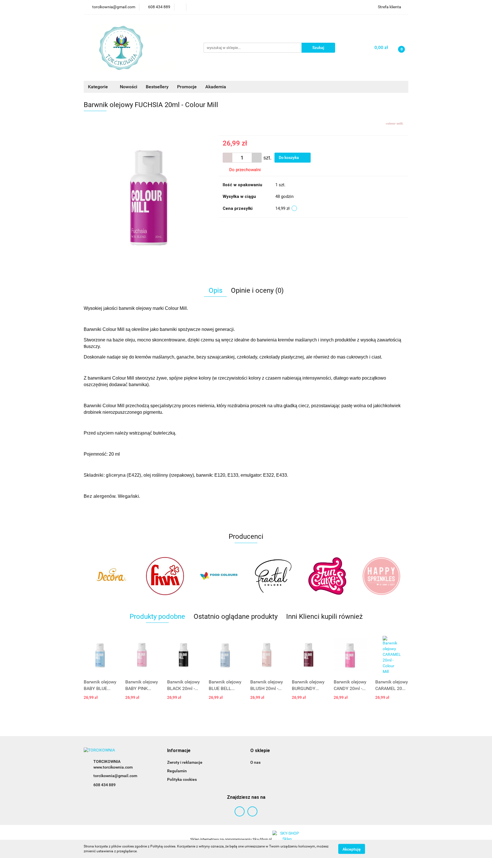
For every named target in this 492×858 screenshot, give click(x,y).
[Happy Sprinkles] (327, 576)
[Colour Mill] (394, 123)
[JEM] (381, 576)
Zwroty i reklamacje (184, 762)
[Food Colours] (165, 576)
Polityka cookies (182, 779)
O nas (255, 762)
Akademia (215, 86)
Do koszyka (289, 157)
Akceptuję (352, 849)
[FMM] (111, 576)
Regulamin (177, 771)
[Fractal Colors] (219, 576)
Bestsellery (157, 86)
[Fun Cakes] (273, 576)
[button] (178, 750)
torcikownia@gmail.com (115, 775)
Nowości (128, 86)
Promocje (187, 86)
